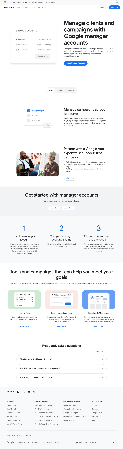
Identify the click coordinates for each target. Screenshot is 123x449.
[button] (62, 359)
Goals (18, 7)
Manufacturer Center (15, 424)
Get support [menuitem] (50, 2)
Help (80, 443)
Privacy (49, 443)
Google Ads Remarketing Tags (74, 417)
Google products (38, 443)
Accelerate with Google (44, 405)
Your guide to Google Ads (44, 420)
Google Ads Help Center (44, 413)
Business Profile (12, 417)
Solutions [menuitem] (26, 2)
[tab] (50, 90)
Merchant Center (13, 413)
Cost (33, 7)
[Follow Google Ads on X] (23, 391)
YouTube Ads (11, 409)
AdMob (94, 420)
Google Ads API (69, 420)
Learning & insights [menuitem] (38, 2)
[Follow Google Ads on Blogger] (18, 391)
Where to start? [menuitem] (16, 2)
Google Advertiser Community (46, 424)
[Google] (10, 442)
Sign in (102, 7)
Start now (114, 7)
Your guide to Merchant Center (46, 417)
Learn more (24, 326)
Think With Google (42, 409)
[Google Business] (5, 2)
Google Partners (69, 405)
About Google (24, 443)
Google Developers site (72, 409)
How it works (26, 7)
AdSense (95, 417)
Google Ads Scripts (70, 413)
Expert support (42, 7)
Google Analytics (13, 420)
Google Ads (11, 405)
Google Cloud (97, 413)
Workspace (96, 405)
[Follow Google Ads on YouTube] (29, 391)
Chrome (95, 409)
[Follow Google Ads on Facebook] (34, 391)
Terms (56, 443)
